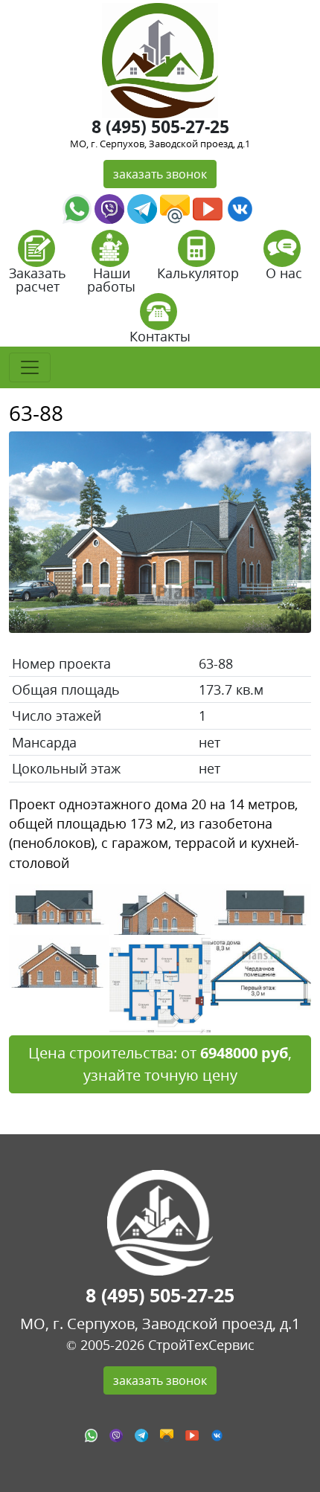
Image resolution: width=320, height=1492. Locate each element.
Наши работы (111, 279)
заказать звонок (160, 174)
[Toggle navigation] (30, 367)
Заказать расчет (37, 279)
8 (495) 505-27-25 (160, 126)
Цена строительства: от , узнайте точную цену (160, 1064)
